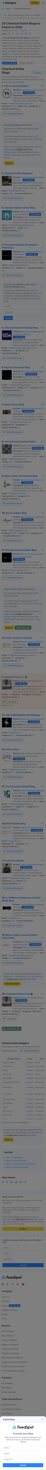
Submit (23, 1465)
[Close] (42, 1419)
